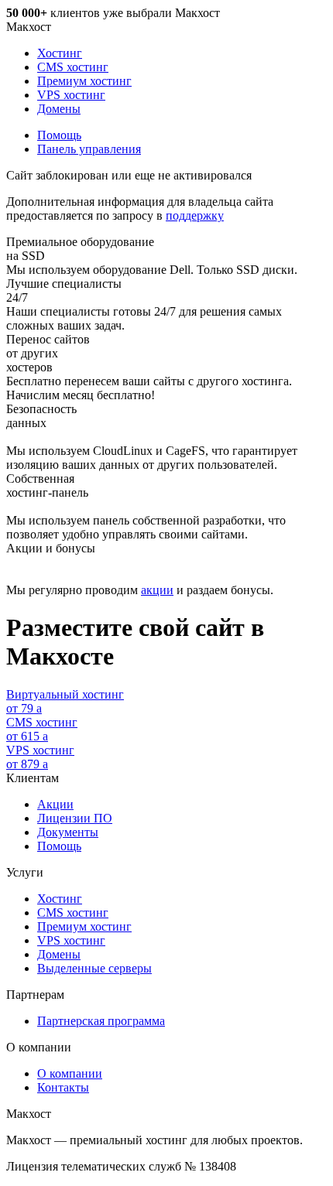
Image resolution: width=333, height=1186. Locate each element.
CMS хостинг (72, 66)
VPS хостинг (71, 94)
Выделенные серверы (94, 968)
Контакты (63, 1087)
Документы (67, 832)
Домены (59, 108)
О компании (69, 1073)
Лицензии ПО (74, 818)
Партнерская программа (101, 1020)
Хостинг (59, 53)
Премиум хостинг (84, 80)
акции (157, 589)
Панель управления (89, 149)
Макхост (28, 26)
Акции (55, 804)
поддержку (195, 215)
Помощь (59, 135)
